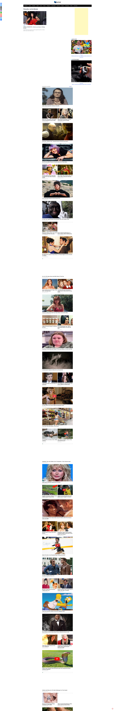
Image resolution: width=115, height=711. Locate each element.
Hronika (33, 5)
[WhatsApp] (1, 12)
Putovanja (67, 5)
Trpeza (62, 5)
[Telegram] (1, 18)
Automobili (53, 5)
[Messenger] (1, 5)
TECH (71, 5)
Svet (41, 5)
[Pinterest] (1, 16)
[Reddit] (1, 14)
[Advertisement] (81, 21)
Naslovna (25, 5)
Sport (38, 5)
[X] (1, 7)
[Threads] (1, 9)
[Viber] (1, 11)
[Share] (1, 20)
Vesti (30, 5)
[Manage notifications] (112, 708)
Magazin (48, 5)
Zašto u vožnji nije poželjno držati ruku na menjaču (81, 84)
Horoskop (75, 5)
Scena (44, 5)
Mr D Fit (58, 5)
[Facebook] (1, 3)
